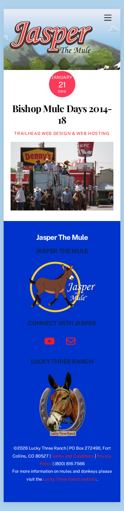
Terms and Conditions (73, 456)
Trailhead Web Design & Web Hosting (61, 133)
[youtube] (51, 340)
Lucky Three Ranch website (70, 479)
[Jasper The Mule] (55, 57)
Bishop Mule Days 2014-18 (62, 114)
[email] (72, 340)
